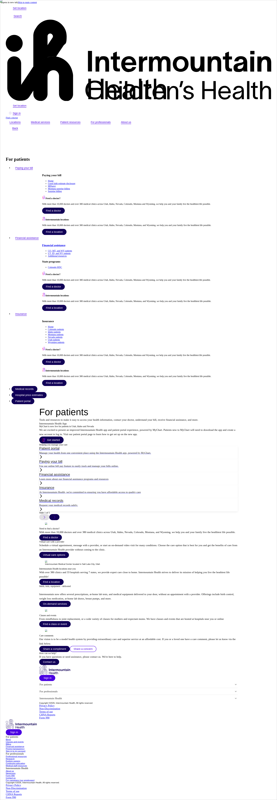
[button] (47, 678)
